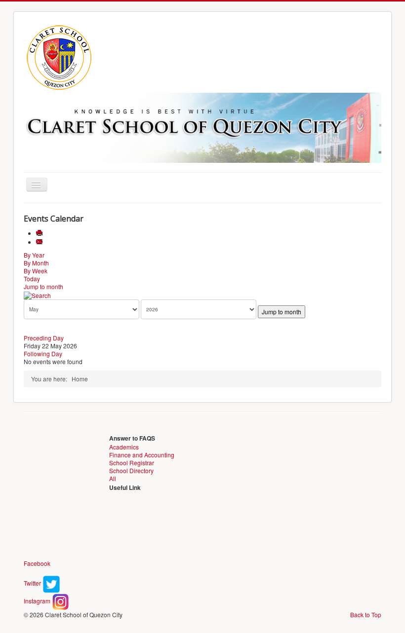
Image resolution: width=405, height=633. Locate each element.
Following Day (43, 353)
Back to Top (365, 614)
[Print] (40, 233)
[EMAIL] (40, 242)
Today (32, 278)
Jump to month (43, 286)
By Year (34, 255)
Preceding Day (44, 338)
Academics (124, 447)
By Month (36, 263)
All (112, 478)
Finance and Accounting (141, 454)
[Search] (37, 294)
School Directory (131, 470)
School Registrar (131, 462)
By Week (35, 270)
